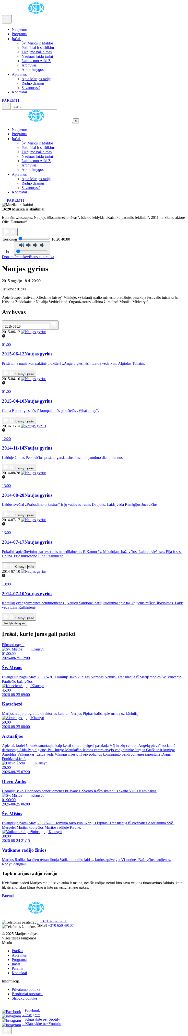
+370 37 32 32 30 (53, 921)
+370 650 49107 (61, 925)
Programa (19, 34)
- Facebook (31, 1010)
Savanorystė (31, 88)
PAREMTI (10, 100)
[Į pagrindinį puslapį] (37, 121)
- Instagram (31, 1015)
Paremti (8, 895)
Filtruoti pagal (13, 645)
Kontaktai (19, 92)
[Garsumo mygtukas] (32, 248)
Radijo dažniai (33, 83)
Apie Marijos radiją (36, 79)
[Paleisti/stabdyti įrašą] (10, 232)
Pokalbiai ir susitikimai (39, 47)
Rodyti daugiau (14, 623)
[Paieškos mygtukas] (6, 106)
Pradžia (17, 951)
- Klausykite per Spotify (41, 1019)
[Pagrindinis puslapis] (37, 13)
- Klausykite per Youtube (41, 1024)
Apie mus (20, 74)
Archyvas (29, 65)
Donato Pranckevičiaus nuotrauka (28, 257)
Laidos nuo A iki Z (36, 61)
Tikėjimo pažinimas (37, 52)
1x (7, 251)
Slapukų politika (24, 998)
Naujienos (19, 29)
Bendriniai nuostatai (27, 994)
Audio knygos (33, 69)
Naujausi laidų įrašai (37, 56)
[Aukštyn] (7, 1030)
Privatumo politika (26, 989)
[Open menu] (7, 19)
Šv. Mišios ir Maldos (37, 43)
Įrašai (16, 39)
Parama (17, 968)
